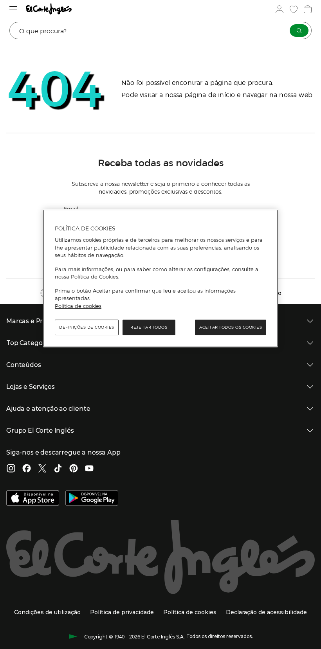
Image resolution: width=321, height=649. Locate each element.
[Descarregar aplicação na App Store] (32, 498)
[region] (160, 278)
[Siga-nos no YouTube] (89, 469)
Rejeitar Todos (148, 327)
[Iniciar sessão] (279, 9)
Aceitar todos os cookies (230, 327)
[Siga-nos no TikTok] (58, 469)
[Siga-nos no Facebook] (26, 469)
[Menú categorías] (13, 9)
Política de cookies (78, 306)
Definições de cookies (86, 327)
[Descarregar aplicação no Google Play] (91, 498)
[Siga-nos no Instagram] (11, 469)
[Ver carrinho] (308, 9)
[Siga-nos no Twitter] (42, 469)
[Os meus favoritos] (294, 9)
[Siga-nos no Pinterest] (73, 469)
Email (71, 208)
